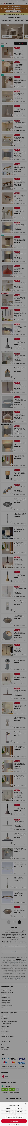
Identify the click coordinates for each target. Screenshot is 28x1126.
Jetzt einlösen (14, 1121)
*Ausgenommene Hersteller (14, 1124)
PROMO (14, 1117)
